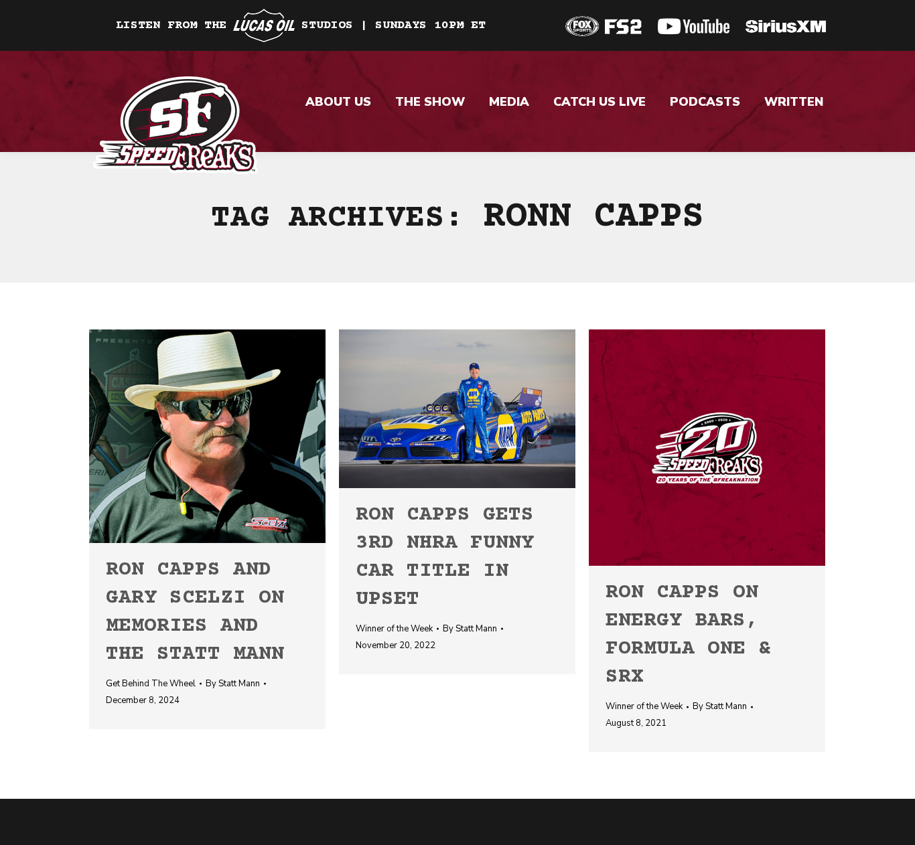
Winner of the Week (394, 629)
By (233, 684)
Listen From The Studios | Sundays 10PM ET (301, 25)
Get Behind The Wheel (151, 684)
